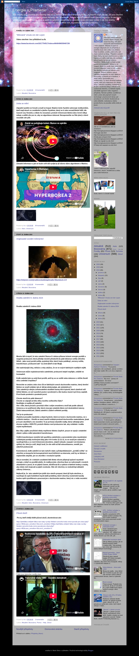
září (99, 281)
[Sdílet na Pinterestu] (58, 90)
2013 (98, 350)
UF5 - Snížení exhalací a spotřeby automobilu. (111, 511)
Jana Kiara (97, 454)
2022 (98, 325)
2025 (98, 267)
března (100, 313)
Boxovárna (32, 93)
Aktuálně (25, 93)
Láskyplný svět (99, 456)
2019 (98, 333)
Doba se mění (22, 103)
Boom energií (107, 582)
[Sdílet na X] (53, 90)
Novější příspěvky (24, 629)
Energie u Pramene (29, 10)
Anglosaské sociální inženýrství (30, 239)
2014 (98, 348)
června (100, 289)
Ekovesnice (98, 451)
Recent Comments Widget (116, 438)
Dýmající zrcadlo (99, 448)
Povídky (97, 251)
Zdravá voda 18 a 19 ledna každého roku (112, 596)
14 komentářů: (40, 90)
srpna (100, 284)
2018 (98, 336)
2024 (98, 270)
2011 (98, 356)
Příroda (107, 251)
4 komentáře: (40, 284)
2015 (98, 345)
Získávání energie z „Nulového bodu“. (109, 526)
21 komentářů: (40, 500)
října (100, 278)
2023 (98, 322)
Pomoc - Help (41, 622)
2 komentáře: (40, 619)
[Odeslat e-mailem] (49, 90)
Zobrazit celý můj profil (101, 108)
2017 (98, 339)
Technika (119, 251)
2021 (98, 328)
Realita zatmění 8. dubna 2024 (29, 298)
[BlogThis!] (51, 90)
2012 (98, 353)
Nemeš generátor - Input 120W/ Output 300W (111, 553)
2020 (98, 330)
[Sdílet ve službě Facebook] (56, 90)
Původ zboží (21, 513)
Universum (30, 228)
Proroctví (97, 461)
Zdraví (49, 622)
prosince (101, 272)
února (100, 315)
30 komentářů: (40, 225)
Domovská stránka (53, 629)
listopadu (101, 275)
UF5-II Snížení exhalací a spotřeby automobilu (111, 496)
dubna (100, 295)
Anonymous (98, 365)
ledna (100, 318)
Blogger (90, 650)
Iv (106, 35)
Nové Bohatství (99, 459)
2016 (98, 342)
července (101, 287)
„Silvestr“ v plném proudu (111, 609)
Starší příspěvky (81, 629)
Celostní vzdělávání (100, 446)
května (100, 292)
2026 (98, 264)
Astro (23, 228)
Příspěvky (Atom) (37, 633)
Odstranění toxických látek (112, 539)
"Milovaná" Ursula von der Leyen (30, 35)
